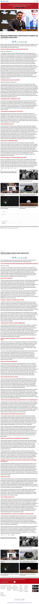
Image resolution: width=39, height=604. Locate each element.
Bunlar (8, 168)
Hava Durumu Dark (4, 585)
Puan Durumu (15, 588)
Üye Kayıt (2, 594)
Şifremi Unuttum (3, 595)
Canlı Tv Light (3, 588)
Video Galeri (26, 587)
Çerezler (19, 602)
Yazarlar (25, 588)
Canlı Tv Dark (9, 585)
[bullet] (15, 223)
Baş (5, 168)
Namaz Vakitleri (15, 587)
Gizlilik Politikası (15, 602)
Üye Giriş (2, 592)
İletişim (12, 602)
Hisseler (21, 588)
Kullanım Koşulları (25, 602)
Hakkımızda (9, 602)
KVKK (22, 602)
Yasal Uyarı (30, 602)
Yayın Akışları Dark (10, 587)
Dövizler (21, 587)
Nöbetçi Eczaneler (10, 588)
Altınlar (21, 585)
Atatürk (2, 168)
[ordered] (13, 223)
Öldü (14, 168)
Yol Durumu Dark (3, 587)
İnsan (12, 168)
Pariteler (21, 591)
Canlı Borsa (15, 585)
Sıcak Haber (26, 591)
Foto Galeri (26, 585)
